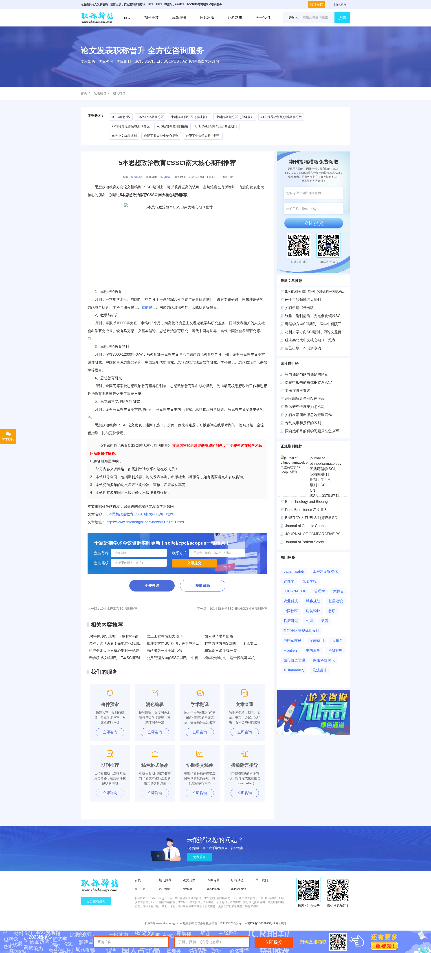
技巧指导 (119, 93)
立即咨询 (110, 732)
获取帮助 (203, 585)
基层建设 (335, 601)
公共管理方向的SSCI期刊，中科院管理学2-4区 (184, 658)
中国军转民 (292, 640)
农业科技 (291, 601)
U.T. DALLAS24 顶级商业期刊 (216, 126)
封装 (309, 621)
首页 (127, 18)
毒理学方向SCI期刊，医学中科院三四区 (317, 324)
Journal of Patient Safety (304, 542)
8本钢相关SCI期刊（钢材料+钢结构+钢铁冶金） (127, 636)
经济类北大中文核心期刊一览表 (114, 651)
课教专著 (213, 880)
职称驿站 (136, 177)
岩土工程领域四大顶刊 (165, 636)
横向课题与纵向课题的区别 (306, 374)
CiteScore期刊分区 (150, 117)
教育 (324, 621)
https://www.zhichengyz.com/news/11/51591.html (145, 522)
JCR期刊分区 (121, 117)
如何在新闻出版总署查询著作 (308, 415)
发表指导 (100, 93)
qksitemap (213, 889)
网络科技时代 (324, 660)
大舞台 (338, 591)
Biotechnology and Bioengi (306, 502)
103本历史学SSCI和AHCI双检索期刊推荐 (238, 608)
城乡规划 (313, 601)
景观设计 (319, 670)
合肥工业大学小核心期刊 (161, 136)
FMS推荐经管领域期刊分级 (131, 126)
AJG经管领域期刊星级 (172, 126)
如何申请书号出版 (219, 636)
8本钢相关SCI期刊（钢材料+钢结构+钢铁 (318, 292)
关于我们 (263, 18)
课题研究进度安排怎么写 (305, 407)
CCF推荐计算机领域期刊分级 (281, 117)
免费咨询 (152, 585)
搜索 (342, 18)
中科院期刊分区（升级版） (235, 117)
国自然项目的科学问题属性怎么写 (312, 431)
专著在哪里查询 (297, 390)
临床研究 (291, 621)
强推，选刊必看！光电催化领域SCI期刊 (120, 643)
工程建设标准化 (325, 571)
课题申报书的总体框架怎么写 (308, 382)
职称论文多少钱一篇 (221, 651)
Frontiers (291, 650)
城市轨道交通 (294, 660)
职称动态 (235, 18)
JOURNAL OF (295, 591)
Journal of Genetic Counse (306, 526)
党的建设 (148, 307)
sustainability (294, 670)
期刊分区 (140, 889)
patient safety (294, 571)
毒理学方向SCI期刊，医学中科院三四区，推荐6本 (186, 643)
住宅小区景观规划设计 (301, 631)
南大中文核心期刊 (124, 136)
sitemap (188, 889)
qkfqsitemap (238, 889)
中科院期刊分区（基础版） (190, 117)
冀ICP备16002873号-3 (261, 923)
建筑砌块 (313, 611)
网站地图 (340, 4)
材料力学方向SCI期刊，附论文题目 (233, 643)
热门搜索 (164, 889)
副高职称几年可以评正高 (305, 399)
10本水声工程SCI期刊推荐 (118, 608)
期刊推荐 (151, 18)
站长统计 (281, 923)
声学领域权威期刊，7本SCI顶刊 (114, 658)
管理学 (289, 581)
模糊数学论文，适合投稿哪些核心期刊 (235, 658)
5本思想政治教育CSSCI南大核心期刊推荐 (140, 514)
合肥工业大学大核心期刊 (203, 136)
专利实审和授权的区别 (303, 423)
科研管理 (335, 650)
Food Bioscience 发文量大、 (308, 510)
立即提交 (314, 223)
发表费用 (317, 640)
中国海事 (313, 650)
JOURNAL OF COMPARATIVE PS (313, 534)
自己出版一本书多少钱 (165, 651)
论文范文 (189, 880)
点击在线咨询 (95, 901)
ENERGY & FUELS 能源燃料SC (311, 518)
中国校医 (291, 611)
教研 (332, 611)
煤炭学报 (309, 581)
